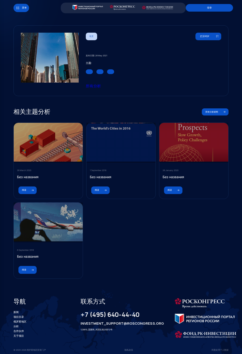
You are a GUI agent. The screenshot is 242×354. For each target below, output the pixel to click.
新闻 (16, 312)
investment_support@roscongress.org (118, 323)
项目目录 (18, 317)
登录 (209, 7)
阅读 (24, 190)
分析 (16, 326)
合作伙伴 (18, 331)
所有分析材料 (211, 112)
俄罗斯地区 (19, 321)
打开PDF (204, 36)
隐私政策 (129, 350)
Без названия (28, 177)
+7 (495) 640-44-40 (110, 314)
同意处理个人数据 (220, 350)
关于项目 (18, 336)
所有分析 (93, 86)
